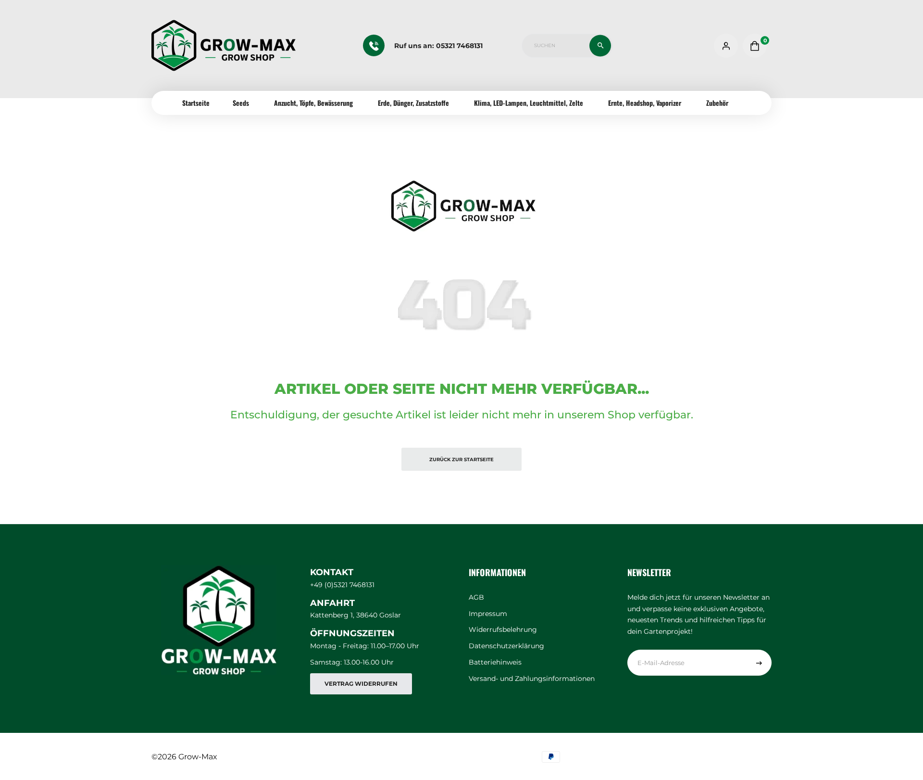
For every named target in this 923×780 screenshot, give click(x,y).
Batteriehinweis (495, 662)
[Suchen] (600, 45)
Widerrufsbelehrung (503, 629)
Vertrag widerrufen (361, 683)
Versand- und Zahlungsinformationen (532, 678)
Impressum (488, 613)
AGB (476, 597)
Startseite (196, 103)
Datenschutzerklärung (506, 646)
